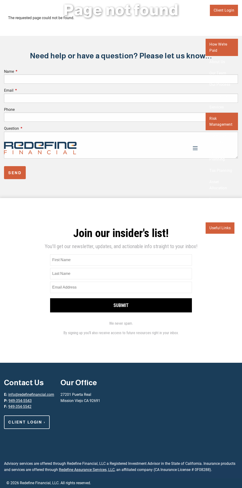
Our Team (217, 73)
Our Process (219, 84)
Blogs (214, 239)
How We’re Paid (218, 47)
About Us (217, 62)
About (214, 33)
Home (229, 21)
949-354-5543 (20, 400)
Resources (218, 216)
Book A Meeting (216, 282)
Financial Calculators (219, 253)
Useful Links (220, 228)
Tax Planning (220, 170)
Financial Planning (217, 156)
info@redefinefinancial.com (31, 394)
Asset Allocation (218, 185)
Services (216, 107)
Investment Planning (219, 139)
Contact (227, 268)
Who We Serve (221, 96)
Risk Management (220, 121)
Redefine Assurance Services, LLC (87, 469)
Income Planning (217, 202)
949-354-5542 (19, 406)
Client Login (224, 10)
